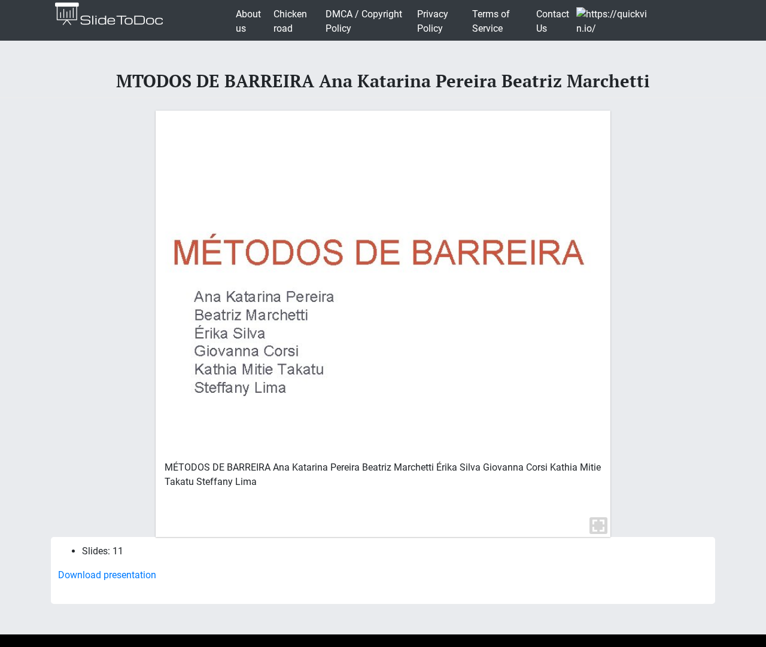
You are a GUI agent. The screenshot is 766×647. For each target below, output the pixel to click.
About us (248, 21)
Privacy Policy (432, 21)
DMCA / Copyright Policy (364, 21)
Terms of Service (491, 21)
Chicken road (290, 21)
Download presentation (107, 575)
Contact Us (552, 21)
